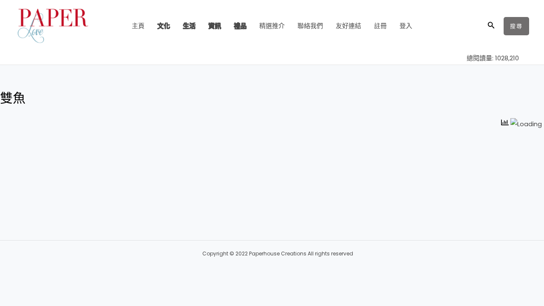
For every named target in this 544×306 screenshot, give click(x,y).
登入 (406, 25)
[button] (491, 26)
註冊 (380, 25)
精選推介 (272, 25)
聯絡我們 (310, 25)
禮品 (240, 25)
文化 (163, 25)
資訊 (214, 25)
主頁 (138, 25)
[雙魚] (112, 137)
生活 (189, 25)
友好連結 (348, 25)
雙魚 (176, 154)
